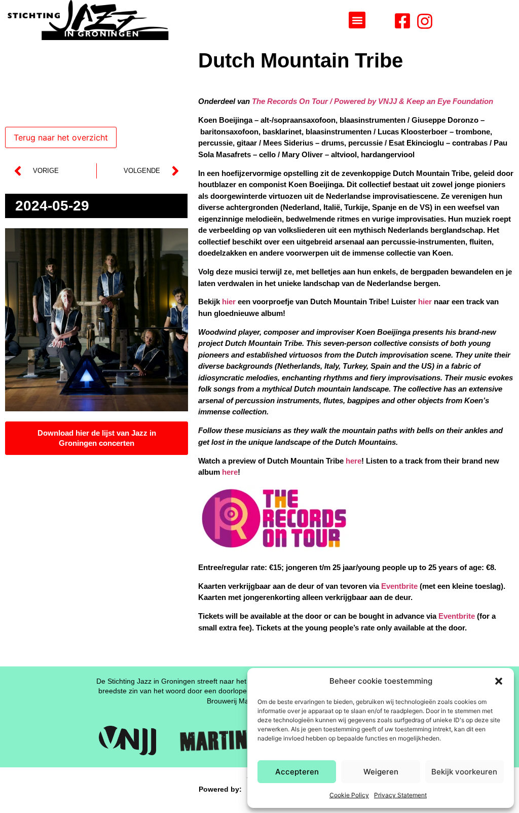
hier (229, 301)
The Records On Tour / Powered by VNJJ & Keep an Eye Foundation (372, 101)
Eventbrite (399, 586)
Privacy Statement (400, 795)
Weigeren (380, 771)
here (353, 460)
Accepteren (297, 771)
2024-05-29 (52, 206)
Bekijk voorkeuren (464, 771)
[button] (499, 681)
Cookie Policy (349, 795)
